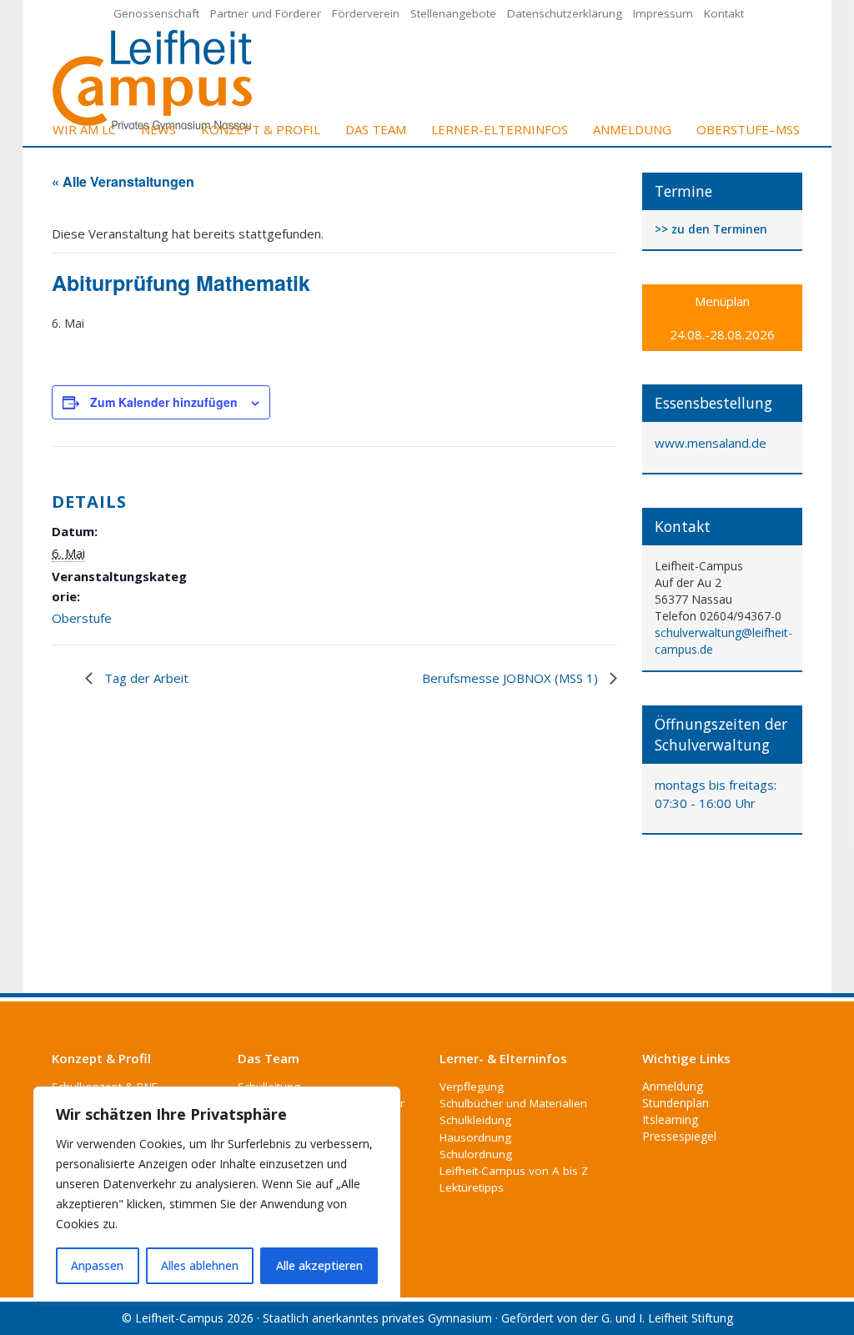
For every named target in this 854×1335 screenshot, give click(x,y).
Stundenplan (675, 1103)
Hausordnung (475, 1137)
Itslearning (670, 1119)
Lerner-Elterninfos (499, 129)
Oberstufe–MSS (748, 129)
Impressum (663, 13)
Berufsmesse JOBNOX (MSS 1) (511, 678)
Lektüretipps (472, 1187)
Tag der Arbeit (144, 678)
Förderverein (365, 13)
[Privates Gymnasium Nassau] (153, 79)
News (158, 129)
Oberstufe (82, 618)
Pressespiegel (679, 1136)
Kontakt (724, 13)
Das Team (375, 129)
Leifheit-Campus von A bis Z (514, 1170)
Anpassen (97, 1265)
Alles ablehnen (200, 1265)
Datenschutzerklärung (564, 13)
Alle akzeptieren (319, 1265)
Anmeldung (632, 129)
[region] (216, 1194)
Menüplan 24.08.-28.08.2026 (722, 318)
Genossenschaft (156, 13)
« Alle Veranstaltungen (123, 181)
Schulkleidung (475, 1119)
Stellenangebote (453, 13)
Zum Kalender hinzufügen (164, 402)
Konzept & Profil (260, 129)
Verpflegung (472, 1086)
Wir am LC (84, 129)
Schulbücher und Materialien (513, 1103)
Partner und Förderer (265, 13)
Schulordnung (476, 1154)
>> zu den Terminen (711, 230)
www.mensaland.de (710, 442)
